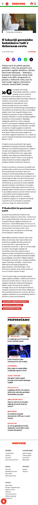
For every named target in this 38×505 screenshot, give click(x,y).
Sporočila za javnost (11, 460)
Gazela (25, 469)
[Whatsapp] (25, 59)
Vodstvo (8, 455)
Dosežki (8, 457)
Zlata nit (25, 471)
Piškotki (8, 492)
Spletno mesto (10, 489)
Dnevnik (8, 469)
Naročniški (8, 485)
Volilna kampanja (10, 496)
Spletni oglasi (27, 453)
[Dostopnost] (7, 3)
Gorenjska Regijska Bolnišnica (15, 302)
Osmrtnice (26, 457)
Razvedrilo (8, 473)
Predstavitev (9, 453)
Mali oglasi (26, 460)
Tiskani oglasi (27, 455)
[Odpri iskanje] (34, 4)
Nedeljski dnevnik (11, 471)
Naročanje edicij (10, 476)
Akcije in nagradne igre (12, 487)
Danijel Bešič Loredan (11, 309)
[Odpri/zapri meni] (4, 3)
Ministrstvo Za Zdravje (12, 305)
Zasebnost (8, 498)
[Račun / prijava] (31, 3)
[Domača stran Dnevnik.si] (18, 4)
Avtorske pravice (10, 494)
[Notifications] (3, 501)
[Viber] (13, 59)
